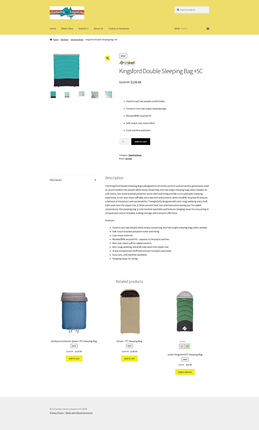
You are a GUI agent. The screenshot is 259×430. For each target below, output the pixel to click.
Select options (185, 372)
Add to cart (141, 141)
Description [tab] (56, 179)
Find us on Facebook (119, 28)
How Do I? (84, 28)
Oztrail (128, 158)
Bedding (64, 39)
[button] (107, 58)
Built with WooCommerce (79, 412)
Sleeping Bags (77, 39)
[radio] (181, 346)
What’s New (67, 28)
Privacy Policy (57, 412)
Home (53, 28)
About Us (98, 28)
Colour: (182, 341)
